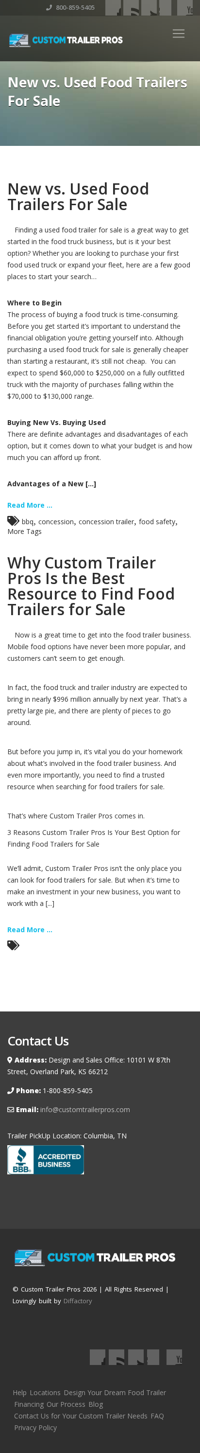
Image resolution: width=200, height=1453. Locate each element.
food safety (157, 521)
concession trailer (106, 521)
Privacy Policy (35, 1427)
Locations (45, 1392)
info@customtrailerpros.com (84, 1109)
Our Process (66, 1404)
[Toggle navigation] (178, 33)
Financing (29, 1404)
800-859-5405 (74, 7)
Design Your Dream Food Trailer (115, 1392)
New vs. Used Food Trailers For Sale (78, 196)
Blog (95, 1404)
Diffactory (78, 1300)
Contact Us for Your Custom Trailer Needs (81, 1415)
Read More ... (29, 505)
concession (56, 521)
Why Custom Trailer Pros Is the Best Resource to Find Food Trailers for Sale (91, 586)
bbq (27, 521)
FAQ (157, 1415)
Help (20, 1392)
